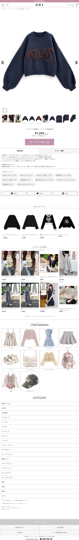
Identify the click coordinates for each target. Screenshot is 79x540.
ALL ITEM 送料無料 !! (39, 1)
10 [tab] (44, 316)
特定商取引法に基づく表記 (44, 536)
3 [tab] (30, 316)
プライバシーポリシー (33, 536)
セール (8, 509)
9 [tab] (42, 316)
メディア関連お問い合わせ (59, 532)
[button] (3, 62)
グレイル (3, 9)
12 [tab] (48, 316)
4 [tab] (32, 316)
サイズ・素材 (59, 151)
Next (54, 316)
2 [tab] (28, 316)
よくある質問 (59, 527)
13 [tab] (50, 316)
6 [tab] (36, 316)
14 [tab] (52, 316)
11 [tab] (46, 316)
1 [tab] (26, 316)
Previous (24, 316)
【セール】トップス (16, 507)
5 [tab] (34, 316)
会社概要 (53, 536)
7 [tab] (38, 316)
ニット (13, 9)
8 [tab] (40, 316)
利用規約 (26, 536)
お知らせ (20, 532)
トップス (8, 9)
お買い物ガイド (19, 527)
